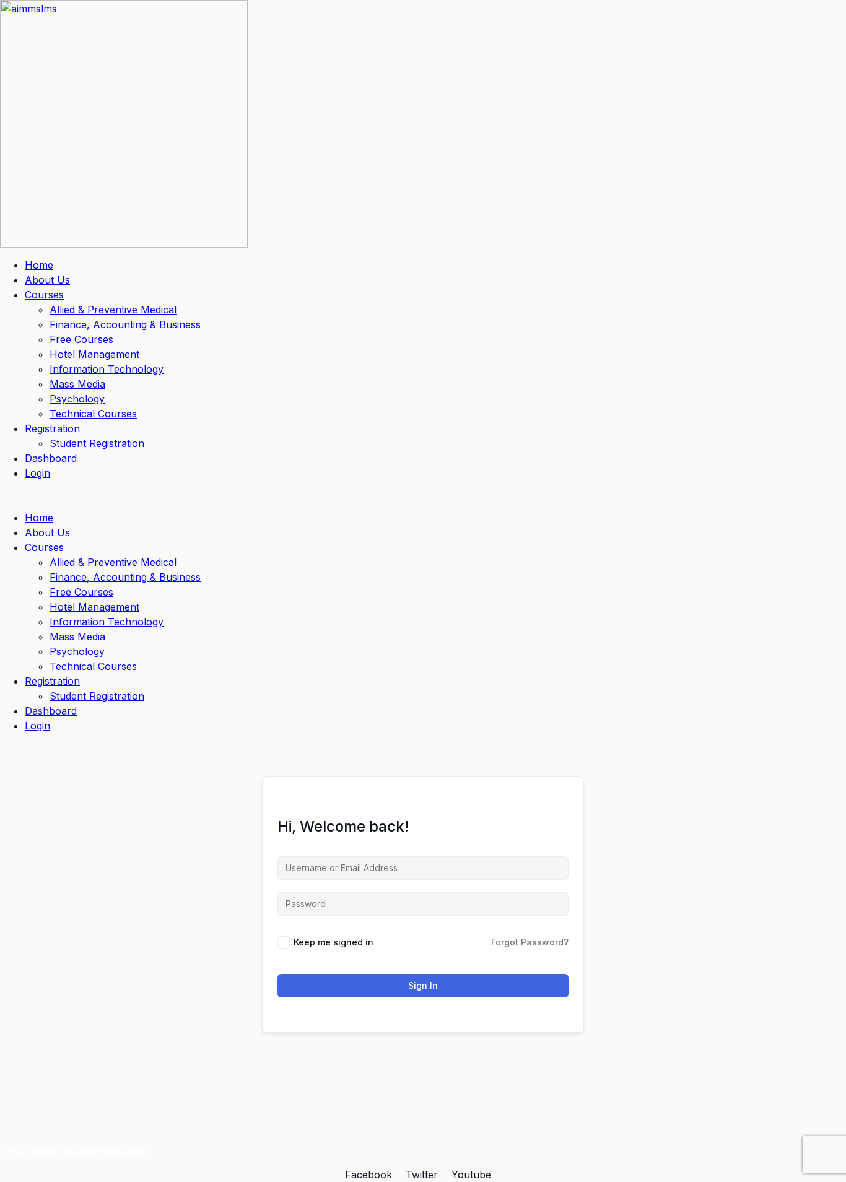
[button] (423, 495)
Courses (44, 295)
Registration (52, 428)
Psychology (77, 399)
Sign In (423, 985)
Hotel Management (94, 354)
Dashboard (51, 458)
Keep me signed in (333, 942)
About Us (47, 280)
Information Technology (107, 369)
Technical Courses (93, 413)
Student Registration (97, 443)
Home (39, 265)
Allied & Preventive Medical (113, 309)
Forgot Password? (530, 942)
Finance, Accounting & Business (125, 324)
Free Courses (81, 339)
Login (37, 473)
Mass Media (77, 384)
